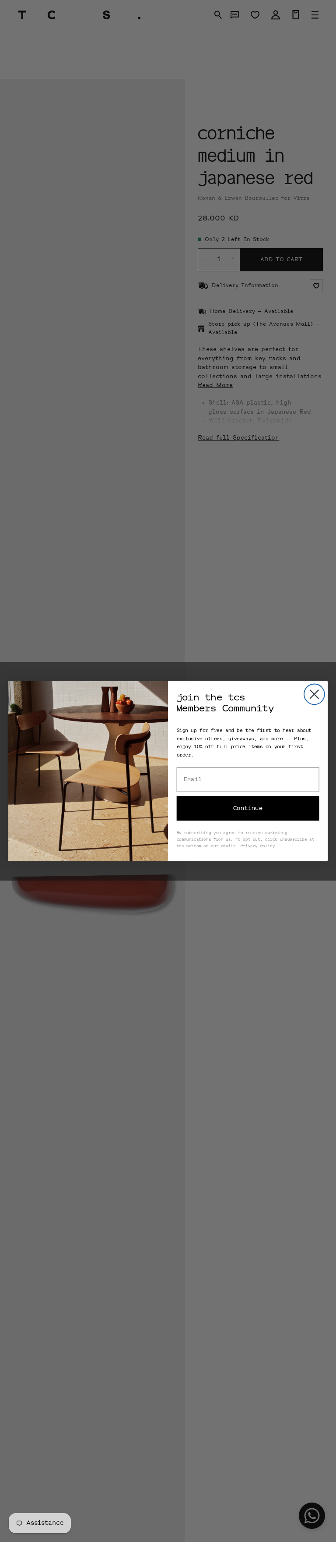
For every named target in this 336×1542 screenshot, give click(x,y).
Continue (247, 808)
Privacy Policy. (259, 846)
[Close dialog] (314, 694)
